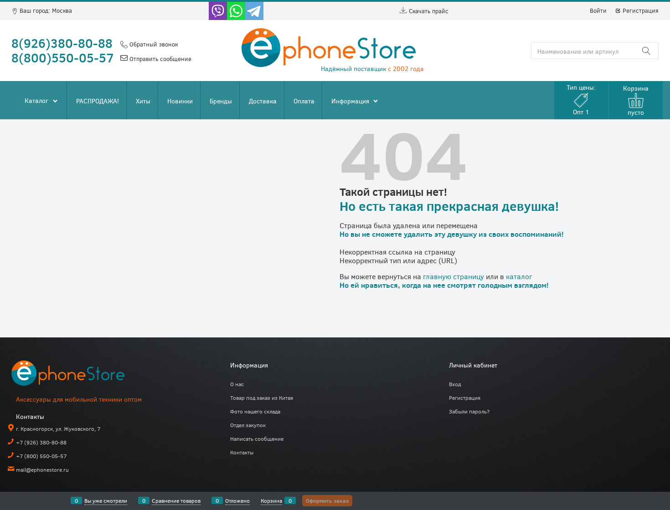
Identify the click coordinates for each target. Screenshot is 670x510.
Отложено (237, 500)
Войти (598, 10)
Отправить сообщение (159, 59)
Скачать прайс (427, 11)
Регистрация (640, 10)
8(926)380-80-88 (62, 43)
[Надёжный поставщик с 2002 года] (79, 375)
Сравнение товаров (176, 500)
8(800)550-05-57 (62, 57)
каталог (519, 276)
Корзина (271, 500)
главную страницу (453, 276)
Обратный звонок (153, 44)
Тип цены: (581, 99)
